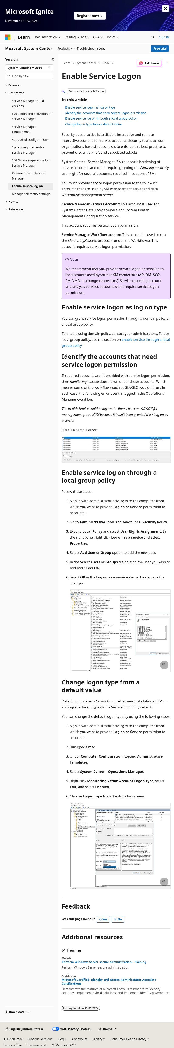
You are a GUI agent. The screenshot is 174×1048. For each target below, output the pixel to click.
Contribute (79, 1039)
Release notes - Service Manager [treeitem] (28, 175)
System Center (86, 63)
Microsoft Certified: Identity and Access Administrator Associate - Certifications (110, 981)
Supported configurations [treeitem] (30, 140)
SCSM (106, 63)
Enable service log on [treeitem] (27, 186)
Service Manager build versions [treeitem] (28, 103)
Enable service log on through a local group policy (101, 118)
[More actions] (167, 63)
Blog (61, 1039)
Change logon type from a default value (93, 124)
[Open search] (153, 37)
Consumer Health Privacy (128, 1039)
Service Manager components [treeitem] (24, 129)
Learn (67, 63)
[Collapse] (52, 59)
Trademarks (35, 1045)
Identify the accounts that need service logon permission (105, 113)
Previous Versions (39, 1039)
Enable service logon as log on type (90, 107)
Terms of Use (12, 1045)
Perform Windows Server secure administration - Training (104, 962)
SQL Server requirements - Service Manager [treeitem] (31, 162)
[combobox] (29, 67)
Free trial (160, 48)
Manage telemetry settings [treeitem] (31, 194)
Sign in (164, 37)
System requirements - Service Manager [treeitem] (28, 150)
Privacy (97, 1039)
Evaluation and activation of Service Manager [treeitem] (31, 116)
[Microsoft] (8, 37)
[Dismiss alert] (165, 8)
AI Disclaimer (12, 1039)
